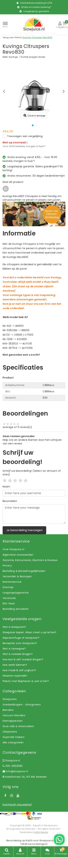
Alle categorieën (13, 742)
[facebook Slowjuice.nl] (5, 795)
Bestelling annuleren (16, 609)
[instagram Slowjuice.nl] (11, 795)
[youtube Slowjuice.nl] (18, 795)
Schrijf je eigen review (33, 56)
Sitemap (8, 587)
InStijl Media (41, 832)
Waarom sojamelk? (15, 675)
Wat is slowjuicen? (14, 627)
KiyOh (29, 840)
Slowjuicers (10, 699)
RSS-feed (8, 603)
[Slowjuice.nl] (34, 24)
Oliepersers (10, 731)
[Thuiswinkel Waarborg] (34, 818)
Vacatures (9, 598)
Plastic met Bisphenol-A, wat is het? (26, 681)
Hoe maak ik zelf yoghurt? (19, 670)
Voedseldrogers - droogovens (22, 704)
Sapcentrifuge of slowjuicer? (21, 638)
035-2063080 (13, 766)
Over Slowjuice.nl (13, 549)
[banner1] (34, 214)
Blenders (8, 710)
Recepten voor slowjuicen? (20, 643)
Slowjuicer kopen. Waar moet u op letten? (29, 632)
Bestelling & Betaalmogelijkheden (24, 571)
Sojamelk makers (13, 737)
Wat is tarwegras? (14, 648)
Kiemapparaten (12, 721)
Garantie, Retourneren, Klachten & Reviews (30, 560)
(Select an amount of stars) (32, 472)
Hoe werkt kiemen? (15, 665)
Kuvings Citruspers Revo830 (37, 37)
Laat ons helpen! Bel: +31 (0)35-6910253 (28, 358)
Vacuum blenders (14, 715)
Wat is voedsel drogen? (18, 654)
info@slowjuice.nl (17, 771)
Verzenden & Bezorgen (17, 576)
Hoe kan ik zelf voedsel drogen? (23, 659)
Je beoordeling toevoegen (24, 530)
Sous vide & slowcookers (18, 726)
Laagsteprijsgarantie (16, 592)
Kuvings (13, 56)
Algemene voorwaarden (18, 554)
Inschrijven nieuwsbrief (17, 804)
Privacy (7, 565)
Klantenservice (12, 582)
